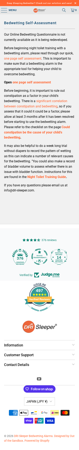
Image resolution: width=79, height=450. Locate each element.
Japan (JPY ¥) (37, 401)
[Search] (64, 10)
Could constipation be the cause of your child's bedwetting (37, 132)
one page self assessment (22, 58)
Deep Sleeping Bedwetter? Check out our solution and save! (39, 3)
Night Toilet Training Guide (46, 177)
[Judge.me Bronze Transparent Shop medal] (39, 257)
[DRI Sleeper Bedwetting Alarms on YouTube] (39, 379)
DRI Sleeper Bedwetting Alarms (33, 436)
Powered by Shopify (37, 440)
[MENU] (2, 10)
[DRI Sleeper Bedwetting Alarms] (39, 10)
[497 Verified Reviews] (39, 313)
